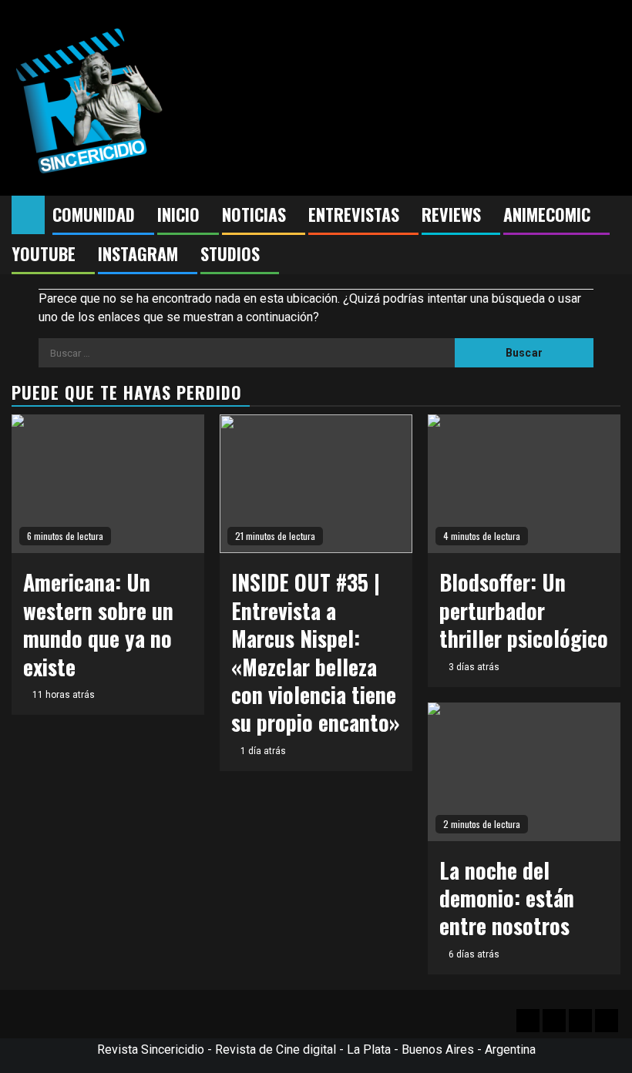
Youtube (44, 253)
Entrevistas (353, 214)
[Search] (609, 215)
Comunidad (93, 214)
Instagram (138, 253)
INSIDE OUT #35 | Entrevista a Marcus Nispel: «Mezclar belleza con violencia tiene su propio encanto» (315, 652)
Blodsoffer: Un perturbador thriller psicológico (523, 610)
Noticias (254, 214)
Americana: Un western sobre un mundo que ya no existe (98, 624)
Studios (230, 253)
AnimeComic (546, 214)
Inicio (178, 214)
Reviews (451, 214)
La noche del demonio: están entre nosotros (506, 898)
